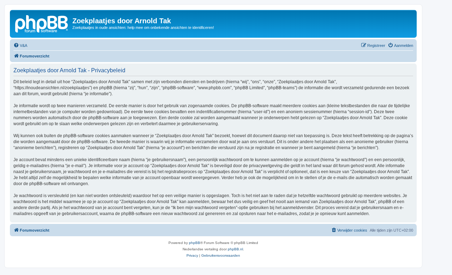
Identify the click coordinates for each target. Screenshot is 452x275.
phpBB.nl (235, 249)
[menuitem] (20, 45)
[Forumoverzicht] (42, 23)
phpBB (194, 243)
